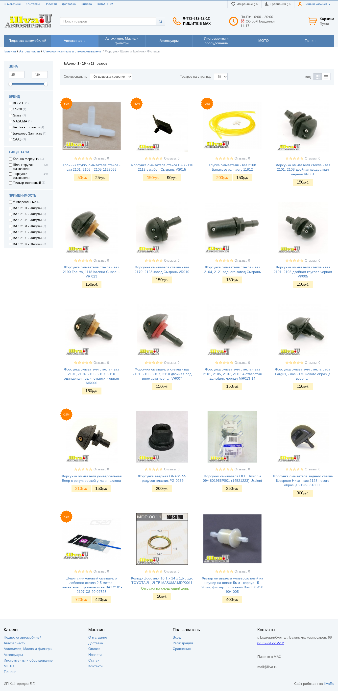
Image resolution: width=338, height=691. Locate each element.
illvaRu (329, 684)
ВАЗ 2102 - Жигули (27, 214)
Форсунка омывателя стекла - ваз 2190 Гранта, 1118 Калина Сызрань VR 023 (91, 271)
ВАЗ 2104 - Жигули (27, 226)
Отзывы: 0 (101, 158)
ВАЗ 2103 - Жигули (27, 220)
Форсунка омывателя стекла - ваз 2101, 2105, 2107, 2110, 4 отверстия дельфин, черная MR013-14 (232, 373)
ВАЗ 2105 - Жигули (27, 232)
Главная (10, 51)
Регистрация (183, 643)
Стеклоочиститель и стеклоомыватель (72, 51)
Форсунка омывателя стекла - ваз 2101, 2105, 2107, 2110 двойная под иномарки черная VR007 (162, 373)
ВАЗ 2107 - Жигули (27, 244)
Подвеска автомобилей (23, 637)
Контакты (33, 4)
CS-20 (17, 109)
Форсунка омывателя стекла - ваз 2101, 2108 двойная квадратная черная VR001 (302, 169)
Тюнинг (10, 672)
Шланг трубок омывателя (23, 167)
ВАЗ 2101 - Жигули (27, 208)
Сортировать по (75, 76)
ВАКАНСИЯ (105, 4)
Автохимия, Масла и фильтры (28, 649)
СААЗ (17, 139)
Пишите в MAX (197, 23)
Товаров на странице (195, 76)
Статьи (93, 660)
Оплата (86, 4)
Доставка (69, 4)
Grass (17, 115)
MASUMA (20, 121)
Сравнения (182, 649)
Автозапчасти (29, 51)
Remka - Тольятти (26, 127)
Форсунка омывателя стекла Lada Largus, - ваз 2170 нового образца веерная (303, 373)
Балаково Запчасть (27, 133)
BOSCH (18, 103)
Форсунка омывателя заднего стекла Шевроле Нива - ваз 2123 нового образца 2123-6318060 (303, 480)
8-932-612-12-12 (196, 18)
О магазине (12, 4)
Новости (51, 4)
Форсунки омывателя (21, 176)
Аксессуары (13, 655)
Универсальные (24, 202)
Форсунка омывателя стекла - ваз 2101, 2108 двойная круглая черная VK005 (303, 271)
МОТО (9, 666)
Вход (177, 637)
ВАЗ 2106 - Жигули (27, 238)
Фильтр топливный (27, 182)
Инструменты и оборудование (28, 660)
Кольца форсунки (26, 159)
